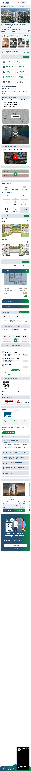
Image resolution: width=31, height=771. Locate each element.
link (9, 374)
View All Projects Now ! (9, 432)
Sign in (22, 2)
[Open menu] (28, 2)
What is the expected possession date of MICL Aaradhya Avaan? (14, 453)
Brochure (25, 57)
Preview (24, 354)
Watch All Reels (26, 52)
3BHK (7, 265)
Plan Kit (25, 215)
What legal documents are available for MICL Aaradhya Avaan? (13, 467)
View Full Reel (25, 35)
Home (2, 6)
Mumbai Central (11, 6)
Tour (9, 510)
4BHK (15, 265)
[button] (4, 768)
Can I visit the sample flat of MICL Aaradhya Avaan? (12, 441)
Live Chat (21, 510)
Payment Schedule (23, 312)
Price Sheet (25, 262)
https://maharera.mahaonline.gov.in (10, 393)
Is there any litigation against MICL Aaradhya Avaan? (12, 462)
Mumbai (5, 6)
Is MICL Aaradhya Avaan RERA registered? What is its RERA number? (14, 458)
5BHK (24, 265)
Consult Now (15, 546)
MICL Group (5, 29)
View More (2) (16, 370)
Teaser (4, 149)
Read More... (5, 93)
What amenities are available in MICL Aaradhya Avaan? (13, 472)
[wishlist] (28, 9)
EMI (25, 295)
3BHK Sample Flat (11, 149)
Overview (19, 149)
